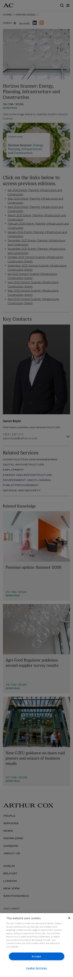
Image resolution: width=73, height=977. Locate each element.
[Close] (69, 918)
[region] (36, 945)
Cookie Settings (36, 968)
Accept (36, 956)
